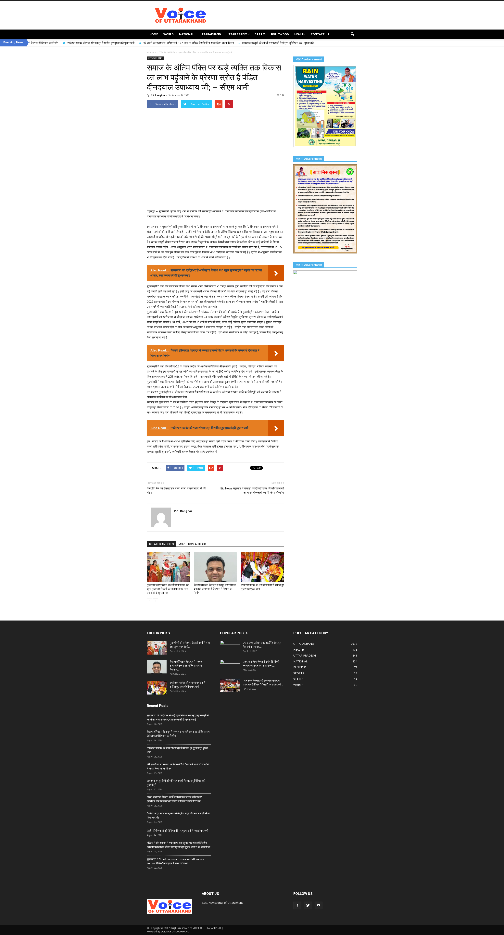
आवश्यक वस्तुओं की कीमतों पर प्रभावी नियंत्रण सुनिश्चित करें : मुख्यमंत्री (220, 42)
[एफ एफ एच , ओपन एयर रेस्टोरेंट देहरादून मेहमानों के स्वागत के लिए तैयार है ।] (230, 648)
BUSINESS (300, 667)
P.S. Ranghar (157, 95)
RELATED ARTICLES (161, 544)
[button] (352, 34)
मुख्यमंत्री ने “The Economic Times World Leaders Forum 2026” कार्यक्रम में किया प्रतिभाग (175, 861)
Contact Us (320, 34)
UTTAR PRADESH (237, 34)
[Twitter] (308, 905)
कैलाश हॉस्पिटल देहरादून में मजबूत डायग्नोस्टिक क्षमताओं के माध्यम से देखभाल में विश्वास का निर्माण (215, 589)
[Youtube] (318, 905)
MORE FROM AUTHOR (192, 544)
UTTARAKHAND (210, 34)
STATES (260, 34)
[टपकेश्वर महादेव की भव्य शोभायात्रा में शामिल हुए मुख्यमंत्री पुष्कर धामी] (262, 567)
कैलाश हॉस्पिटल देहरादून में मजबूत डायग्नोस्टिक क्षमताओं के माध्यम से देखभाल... (186, 665)
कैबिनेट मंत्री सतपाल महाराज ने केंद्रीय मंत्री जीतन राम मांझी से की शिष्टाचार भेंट (178, 815)
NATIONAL (186, 34)
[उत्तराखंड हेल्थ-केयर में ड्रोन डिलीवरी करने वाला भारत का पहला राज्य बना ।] (230, 666)
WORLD (168, 34)
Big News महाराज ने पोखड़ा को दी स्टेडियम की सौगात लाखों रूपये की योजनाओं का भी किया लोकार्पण (252, 490)
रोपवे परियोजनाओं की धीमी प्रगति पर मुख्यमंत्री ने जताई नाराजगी (177, 830)
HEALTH (299, 34)
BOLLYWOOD (280, 34)
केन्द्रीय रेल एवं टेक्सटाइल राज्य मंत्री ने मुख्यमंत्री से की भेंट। (176, 490)
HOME (154, 34)
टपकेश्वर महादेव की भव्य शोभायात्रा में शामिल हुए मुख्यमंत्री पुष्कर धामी (43, 42)
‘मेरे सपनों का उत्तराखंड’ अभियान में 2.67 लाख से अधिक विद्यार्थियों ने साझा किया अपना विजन (130, 42)
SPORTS (298, 673)
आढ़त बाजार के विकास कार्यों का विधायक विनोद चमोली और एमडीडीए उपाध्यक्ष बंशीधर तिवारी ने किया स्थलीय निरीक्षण (174, 799)
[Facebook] (297, 905)
